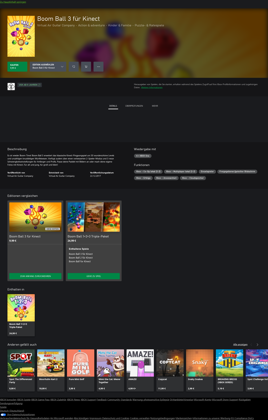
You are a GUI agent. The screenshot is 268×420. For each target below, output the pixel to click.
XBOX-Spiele (24, 399)
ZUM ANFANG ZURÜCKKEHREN (35, 276)
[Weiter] (257, 345)
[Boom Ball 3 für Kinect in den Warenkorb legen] (86, 67)
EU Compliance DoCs (242, 418)
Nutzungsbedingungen (162, 418)
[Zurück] (251, 345)
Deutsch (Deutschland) (12, 410)
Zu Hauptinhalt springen (13, 1)
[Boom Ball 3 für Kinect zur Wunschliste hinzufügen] (74, 67)
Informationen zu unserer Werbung (211, 418)
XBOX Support (88, 399)
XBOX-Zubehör (58, 399)
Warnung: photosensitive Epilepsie (150, 399)
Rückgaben (245, 399)
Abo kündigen (81, 418)
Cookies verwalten (140, 418)
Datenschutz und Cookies (115, 418)
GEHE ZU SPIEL (94, 276)
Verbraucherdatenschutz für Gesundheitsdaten (25, 418)
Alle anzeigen (240, 344)
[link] (21, 315)
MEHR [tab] (155, 105)
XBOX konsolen (8, 399)
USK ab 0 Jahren (28, 85)
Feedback (102, 399)
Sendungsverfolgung (11, 403)
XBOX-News (73, 399)
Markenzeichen (184, 418)
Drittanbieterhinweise (181, 399)
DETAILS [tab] (113, 105)
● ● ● (98, 66)
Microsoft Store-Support (225, 399)
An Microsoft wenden (61, 418)
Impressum (95, 418)
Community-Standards (119, 399)
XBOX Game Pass (40, 399)
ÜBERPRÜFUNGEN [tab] (134, 105)
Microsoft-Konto (202, 399)
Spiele (3, 407)
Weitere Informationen (152, 87)
